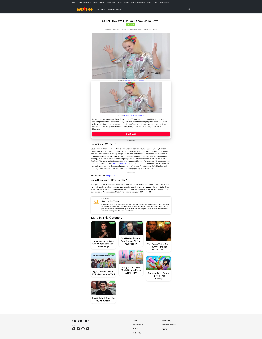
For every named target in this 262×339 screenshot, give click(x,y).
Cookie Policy (137, 333)
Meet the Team (138, 325)
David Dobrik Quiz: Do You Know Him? (103, 299)
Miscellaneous (164, 2)
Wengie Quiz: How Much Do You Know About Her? (131, 270)
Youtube (130, 25)
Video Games (111, 2)
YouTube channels (119, 164)
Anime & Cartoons (98, 2)
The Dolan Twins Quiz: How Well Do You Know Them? (158, 247)
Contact (135, 329)
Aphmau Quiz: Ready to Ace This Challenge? (158, 276)
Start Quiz (131, 134)
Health (149, 2)
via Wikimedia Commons (137, 115)
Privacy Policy (166, 320)
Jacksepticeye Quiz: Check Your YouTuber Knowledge (103, 244)
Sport (155, 2)
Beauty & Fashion (123, 2)
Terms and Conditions (168, 325)
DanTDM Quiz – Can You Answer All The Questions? (131, 241)
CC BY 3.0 (127, 115)
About (135, 320)
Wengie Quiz (110, 176)
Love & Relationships (138, 2)
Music (73, 2)
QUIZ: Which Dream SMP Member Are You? (103, 273)
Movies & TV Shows (84, 2)
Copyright (164, 329)
